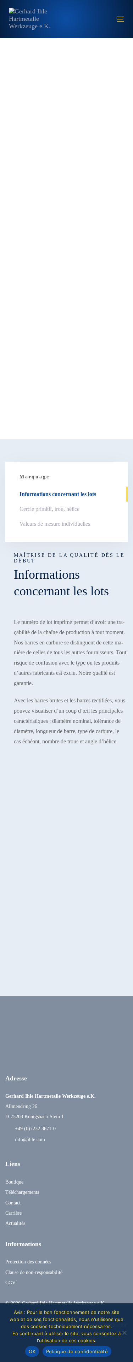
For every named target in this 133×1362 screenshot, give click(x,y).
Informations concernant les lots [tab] (58, 494)
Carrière (13, 1213)
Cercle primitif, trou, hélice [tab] (49, 509)
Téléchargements (22, 1192)
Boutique (14, 1182)
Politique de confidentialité (77, 1351)
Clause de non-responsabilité (33, 1272)
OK (32, 1351)
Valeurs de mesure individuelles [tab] (55, 524)
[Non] (124, 1332)
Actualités (15, 1223)
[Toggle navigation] (105, 19)
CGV (10, 1282)
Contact (13, 1202)
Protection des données (28, 1261)
